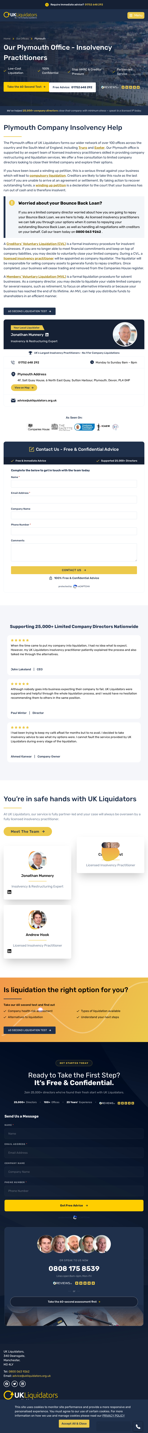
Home (7, 38)
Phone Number (21, 524)
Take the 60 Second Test (24, 86)
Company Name (20, 508)
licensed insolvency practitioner (29, 258)
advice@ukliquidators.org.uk (31, 1376)
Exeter (99, 148)
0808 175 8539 (74, 1269)
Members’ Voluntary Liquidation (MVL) (36, 277)
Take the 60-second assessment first (72, 1301)
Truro (83, 148)
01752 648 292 (81, 87)
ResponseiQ (95, 1419)
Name (15, 477)
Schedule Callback (113, 1413)
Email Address (20, 493)
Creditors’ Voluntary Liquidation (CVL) (36, 244)
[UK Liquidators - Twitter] (15, 1384)
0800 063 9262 (19, 1371)
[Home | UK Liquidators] (20, 15)
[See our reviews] (120, 87)
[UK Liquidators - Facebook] (7, 1384)
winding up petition (51, 185)
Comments (17, 540)
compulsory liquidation (48, 176)
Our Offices (22, 38)
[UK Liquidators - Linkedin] (22, 1384)
